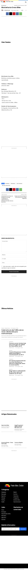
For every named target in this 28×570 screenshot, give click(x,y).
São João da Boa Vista (6, 185)
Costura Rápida (19, 442)
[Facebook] (7, 13)
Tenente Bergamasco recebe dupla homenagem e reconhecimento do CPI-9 (17, 353)
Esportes (10, 369)
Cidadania (11, 341)
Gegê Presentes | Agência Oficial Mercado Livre (19, 426)
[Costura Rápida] (21, 437)
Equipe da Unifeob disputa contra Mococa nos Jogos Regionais (21, 197)
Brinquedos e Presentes (19, 429)
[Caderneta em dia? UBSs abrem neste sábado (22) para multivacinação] (14, 318)
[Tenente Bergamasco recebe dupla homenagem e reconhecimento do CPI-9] (4, 353)
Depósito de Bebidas (5, 426)
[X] (10, 13)
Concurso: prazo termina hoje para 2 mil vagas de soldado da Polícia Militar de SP (17, 345)
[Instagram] (14, 514)
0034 (8, 85)
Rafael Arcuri (7, 10)
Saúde (2, 328)
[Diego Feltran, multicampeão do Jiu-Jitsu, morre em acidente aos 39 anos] (4, 372)
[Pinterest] (14, 13)
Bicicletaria (7, 183)
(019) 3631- (4, 85)
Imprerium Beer (5, 425)
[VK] (17, 13)
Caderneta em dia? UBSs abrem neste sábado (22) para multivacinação (12, 331)
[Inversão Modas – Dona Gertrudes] (7, 437)
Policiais (10, 350)
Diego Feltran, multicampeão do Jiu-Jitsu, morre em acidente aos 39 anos (17, 372)
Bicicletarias (3, 5)
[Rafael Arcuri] (2, 10)
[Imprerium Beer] (7, 420)
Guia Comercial (19, 183)
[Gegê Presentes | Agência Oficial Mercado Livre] (21, 420)
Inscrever (23, 529)
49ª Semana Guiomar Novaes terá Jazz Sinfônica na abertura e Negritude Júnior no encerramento (17, 363)
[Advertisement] (14, 60)
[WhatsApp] (20, 13)
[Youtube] (14, 518)
